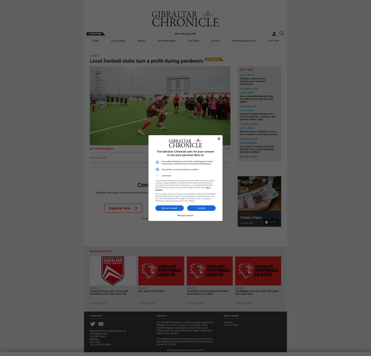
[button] (185, 176)
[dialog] (185, 178)
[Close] (219, 139)
